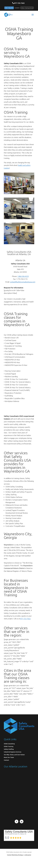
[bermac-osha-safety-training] (19, 193)
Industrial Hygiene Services (12, 752)
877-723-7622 (19, 3)
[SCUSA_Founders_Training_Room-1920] (19, 243)
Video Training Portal (27, 7)
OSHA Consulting (9, 743)
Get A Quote (9, 7)
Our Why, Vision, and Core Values (14, 754)
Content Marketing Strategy (15, 855)
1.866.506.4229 (23, 276)
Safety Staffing (9, 749)
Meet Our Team (9, 757)
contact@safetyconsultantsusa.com (22, 282)
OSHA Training (8, 746)
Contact (6, 760)
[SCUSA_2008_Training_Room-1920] (19, 218)
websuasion (28, 855)
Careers (17, 7)
